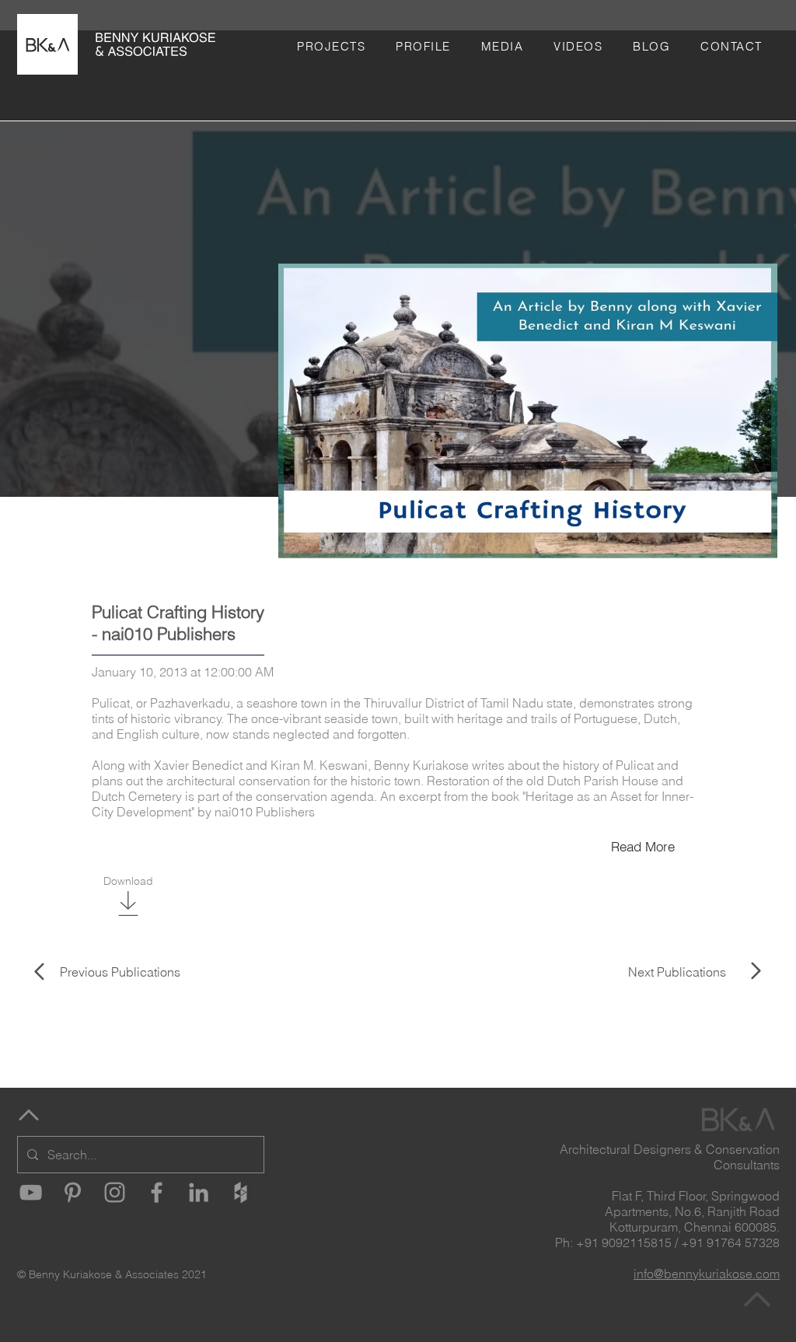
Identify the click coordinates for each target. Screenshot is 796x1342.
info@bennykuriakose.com (707, 1273)
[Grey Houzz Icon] (240, 1192)
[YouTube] (30, 1192)
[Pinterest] (72, 1192)
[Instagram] (114, 1192)
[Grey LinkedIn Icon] (198, 1192)
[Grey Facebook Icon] (156, 1192)
